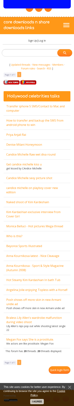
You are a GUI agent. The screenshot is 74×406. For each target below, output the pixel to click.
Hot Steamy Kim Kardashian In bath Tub (33, 280)
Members (57, 64)
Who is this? (14, 236)
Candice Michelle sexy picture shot (29, 178)
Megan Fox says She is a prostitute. (30, 339)
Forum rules (28, 68)
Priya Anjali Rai (16, 135)
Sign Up (32, 40)
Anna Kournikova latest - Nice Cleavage (32, 256)
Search (41, 68)
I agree (37, 401)
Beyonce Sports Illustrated (24, 246)
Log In (42, 40)
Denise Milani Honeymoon (24, 145)
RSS (49, 68)
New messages (41, 64)
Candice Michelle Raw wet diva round (31, 154)
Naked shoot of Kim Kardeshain (27, 202)
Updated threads (20, 64)
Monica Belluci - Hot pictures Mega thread (34, 226)
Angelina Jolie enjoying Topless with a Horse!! (36, 290)
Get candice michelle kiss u (24, 164)
